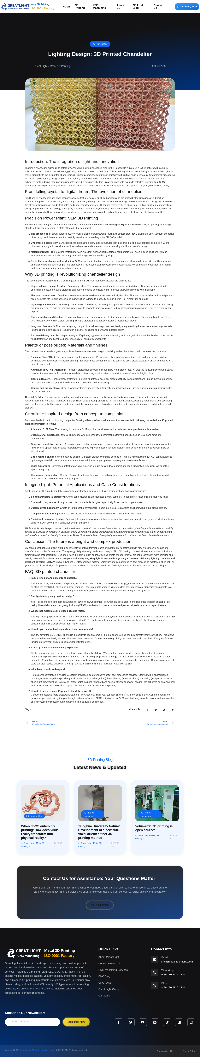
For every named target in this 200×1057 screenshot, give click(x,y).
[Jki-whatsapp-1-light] (155, 1022)
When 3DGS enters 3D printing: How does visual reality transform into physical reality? (40, 832)
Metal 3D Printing (39, 4)
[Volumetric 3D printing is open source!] (157, 803)
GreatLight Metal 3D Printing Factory (39, 1050)
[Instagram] (191, 1022)
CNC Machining (99, 6)
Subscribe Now (76, 1021)
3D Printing (80, 6)
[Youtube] (143, 1022)
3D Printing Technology (89, 814)
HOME (66, 6)
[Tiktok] (167, 1022)
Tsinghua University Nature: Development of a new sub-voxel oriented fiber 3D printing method (99, 832)
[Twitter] (131, 1022)
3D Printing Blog (100, 44)
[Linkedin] (179, 1022)
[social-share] (147, 710)
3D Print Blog (138, 6)
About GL (120, 6)
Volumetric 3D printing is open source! (154, 828)
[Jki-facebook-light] (118, 1022)
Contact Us (158, 6)
